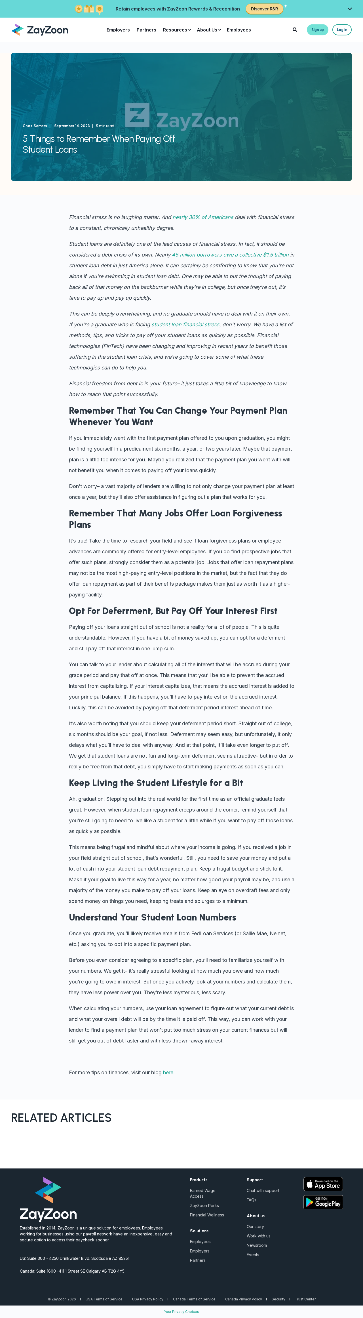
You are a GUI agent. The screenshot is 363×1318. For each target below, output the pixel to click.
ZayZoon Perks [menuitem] (204, 1205)
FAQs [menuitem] (251, 1199)
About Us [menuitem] (207, 30)
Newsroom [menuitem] (257, 1245)
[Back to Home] (39, 29)
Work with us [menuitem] (259, 1235)
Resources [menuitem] (175, 30)
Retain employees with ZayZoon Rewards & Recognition (178, 9)
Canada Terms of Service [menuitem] (194, 1299)
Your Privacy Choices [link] (181, 1311)
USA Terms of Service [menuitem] (104, 1299)
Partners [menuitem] (146, 30)
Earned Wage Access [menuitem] (203, 1193)
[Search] (295, 29)
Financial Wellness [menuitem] (207, 1214)
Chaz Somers (35, 126)
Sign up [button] (317, 30)
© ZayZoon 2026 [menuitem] (62, 1299)
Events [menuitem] (253, 1254)
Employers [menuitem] (118, 30)
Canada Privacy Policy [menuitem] (243, 1299)
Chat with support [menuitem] (263, 1190)
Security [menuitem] (278, 1299)
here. (169, 1072)
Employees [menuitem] (239, 30)
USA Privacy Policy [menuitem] (147, 1299)
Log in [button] (342, 30)
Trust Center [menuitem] (305, 1299)
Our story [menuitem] (255, 1226)
